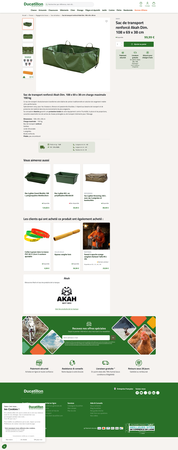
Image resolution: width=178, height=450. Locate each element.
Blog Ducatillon (95, 408)
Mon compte (72, 408)
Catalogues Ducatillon (75, 406)
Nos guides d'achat (96, 411)
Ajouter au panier (140, 44)
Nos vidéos (94, 415)
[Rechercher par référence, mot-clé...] (46, 4)
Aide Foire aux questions (98, 413)
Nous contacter (95, 406)
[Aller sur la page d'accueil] (33, 4)
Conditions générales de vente (53, 407)
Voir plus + (29, 348)
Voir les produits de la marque (66, 309)
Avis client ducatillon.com (54, 415)
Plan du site (72, 411)
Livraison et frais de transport (52, 412)
